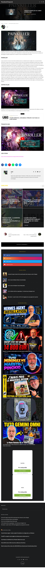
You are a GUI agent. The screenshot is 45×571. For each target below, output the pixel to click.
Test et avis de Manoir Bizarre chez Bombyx (17, 279)
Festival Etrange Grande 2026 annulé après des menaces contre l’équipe (22, 274)
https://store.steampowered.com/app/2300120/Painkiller (12, 156)
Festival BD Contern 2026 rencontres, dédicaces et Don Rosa (13, 542)
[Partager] (2, 165)
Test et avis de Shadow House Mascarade (16, 285)
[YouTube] (23, 560)
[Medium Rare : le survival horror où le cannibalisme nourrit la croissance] (11, 217)
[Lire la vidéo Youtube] (22, 139)
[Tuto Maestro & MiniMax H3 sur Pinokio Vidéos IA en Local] (22, 363)
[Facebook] (18, 560)
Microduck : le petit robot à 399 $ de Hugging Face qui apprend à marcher (23, 297)
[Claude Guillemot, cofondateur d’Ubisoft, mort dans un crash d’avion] (33, 217)
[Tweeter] (6, 165)
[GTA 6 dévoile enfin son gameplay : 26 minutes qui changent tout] (11, 198)
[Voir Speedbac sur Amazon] (22, 456)
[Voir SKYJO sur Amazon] (22, 481)
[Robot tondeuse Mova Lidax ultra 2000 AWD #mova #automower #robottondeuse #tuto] (22, 409)
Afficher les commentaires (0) (22, 244)
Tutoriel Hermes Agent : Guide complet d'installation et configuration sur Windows (17, 533)
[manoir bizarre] (5, 280)
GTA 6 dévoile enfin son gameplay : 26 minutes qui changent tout (21, 291)
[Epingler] (9, 165)
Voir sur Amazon (22, 470)
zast (24, 14)
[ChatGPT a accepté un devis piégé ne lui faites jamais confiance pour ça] (22, 339)
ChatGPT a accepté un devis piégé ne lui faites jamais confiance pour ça (15, 536)
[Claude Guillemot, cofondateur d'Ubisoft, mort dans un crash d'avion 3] (5, 117)
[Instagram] (21, 560)
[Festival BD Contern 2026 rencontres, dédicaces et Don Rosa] (22, 386)
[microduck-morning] (5, 297)
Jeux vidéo (28, 14)
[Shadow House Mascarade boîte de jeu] (5, 286)
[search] (42, 509)
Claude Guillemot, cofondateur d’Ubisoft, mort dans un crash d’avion (24, 118)
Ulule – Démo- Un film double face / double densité (29, 235)
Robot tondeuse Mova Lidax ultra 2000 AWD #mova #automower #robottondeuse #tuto (19, 546)
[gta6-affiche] (5, 291)
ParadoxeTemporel (7, 1)
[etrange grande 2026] (5, 274)
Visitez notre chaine (7, 445)
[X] (20, 560)
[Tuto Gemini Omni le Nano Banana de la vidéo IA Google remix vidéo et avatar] (22, 433)
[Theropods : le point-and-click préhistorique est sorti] (33, 198)
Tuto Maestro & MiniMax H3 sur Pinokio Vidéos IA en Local (13, 539)
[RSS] (25, 560)
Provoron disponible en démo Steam (14, 235)
